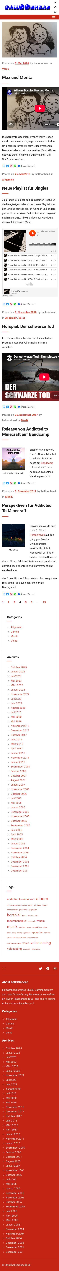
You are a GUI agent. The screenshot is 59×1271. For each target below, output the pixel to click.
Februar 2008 (18, 771)
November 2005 (20, 816)
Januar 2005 (18, 843)
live (36, 916)
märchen (22, 927)
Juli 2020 (16, 712)
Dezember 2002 (20, 861)
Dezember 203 (19, 870)
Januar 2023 (18, 689)
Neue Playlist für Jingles (25, 188)
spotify (19, 933)
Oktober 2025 (19, 667)
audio (30, 905)
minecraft (31, 921)
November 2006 (20, 789)
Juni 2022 (16, 703)
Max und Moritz (17, 77)
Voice (5, 68)
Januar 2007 (18, 784)
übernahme (36, 949)
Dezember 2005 (20, 811)
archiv (24, 905)
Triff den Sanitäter (14, 944)
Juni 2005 (16, 830)
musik (12, 926)
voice (25, 943)
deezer (45, 905)
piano (45, 927)
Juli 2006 (16, 798)
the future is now (19, 938)
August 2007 (18, 780)
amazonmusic (15, 905)
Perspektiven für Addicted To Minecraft (27, 508)
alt (8, 905)
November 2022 (20, 694)
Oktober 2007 (19, 775)
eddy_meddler (12, 910)
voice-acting (41, 943)
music (41, 921)
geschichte (23, 910)
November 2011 (20, 757)
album (42, 898)
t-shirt (9, 938)
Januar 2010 (18, 762)
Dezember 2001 (20, 866)
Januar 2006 (18, 807)
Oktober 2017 (19, 734)
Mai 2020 (16, 716)
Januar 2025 (18, 671)
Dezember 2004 (20, 848)
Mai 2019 (16, 721)
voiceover (26, 949)
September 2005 (20, 825)
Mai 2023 (16, 680)
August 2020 (18, 707)
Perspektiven (37, 534)
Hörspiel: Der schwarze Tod (28, 326)
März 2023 (17, 685)
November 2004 (20, 852)
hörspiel (13, 915)
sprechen (26, 933)
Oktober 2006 (19, 793)
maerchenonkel (17, 921)
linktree (31, 916)
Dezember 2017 (20, 730)
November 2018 (20, 725)
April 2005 (17, 834)
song (14, 933)
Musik (24, 420)
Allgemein (8, 179)
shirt (9, 933)
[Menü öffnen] (53, 17)
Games (15, 631)
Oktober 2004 (19, 857)
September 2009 (20, 766)
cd (35, 905)
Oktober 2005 (19, 820)
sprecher (37, 932)
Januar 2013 (18, 753)
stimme (47, 933)
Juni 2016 (16, 739)
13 (44, 602)
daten (39, 905)
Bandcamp (47, 463)
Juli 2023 (16, 676)
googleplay (33, 910)
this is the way (32, 938)
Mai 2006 (16, 802)
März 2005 (17, 838)
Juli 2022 (16, 698)
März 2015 (17, 743)
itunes (24, 916)
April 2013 (17, 748)
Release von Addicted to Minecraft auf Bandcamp (25, 432)
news (29, 927)
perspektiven (37, 927)
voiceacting (14, 948)
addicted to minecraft (21, 899)
